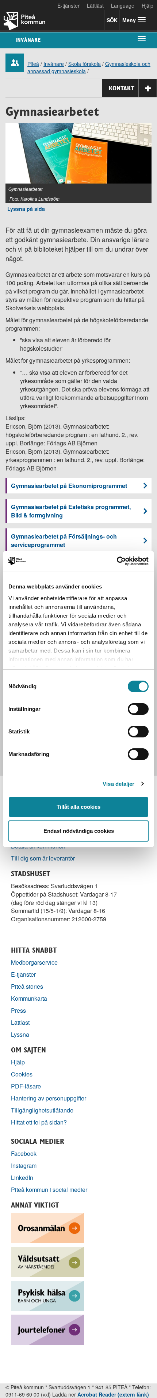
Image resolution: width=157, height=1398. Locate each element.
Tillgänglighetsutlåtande (42, 1110)
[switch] (138, 709)
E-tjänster (68, 5)
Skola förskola (84, 63)
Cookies (21, 1074)
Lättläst (95, 5)
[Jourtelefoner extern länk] (47, 1329)
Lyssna (20, 1034)
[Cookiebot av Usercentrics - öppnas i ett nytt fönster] (117, 561)
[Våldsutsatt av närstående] (47, 1261)
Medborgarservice (34, 962)
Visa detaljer (118, 784)
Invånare (28, 39)
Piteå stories (27, 986)
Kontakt (121, 88)
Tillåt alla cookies (78, 807)
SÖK (112, 20)
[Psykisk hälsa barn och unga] (47, 1295)
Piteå (33, 63)
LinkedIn (22, 1177)
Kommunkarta (29, 998)
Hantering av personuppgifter (48, 1098)
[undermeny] (141, 38)
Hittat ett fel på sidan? (39, 1122)
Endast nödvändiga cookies (78, 831)
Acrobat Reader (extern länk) (113, 1394)
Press (18, 1010)
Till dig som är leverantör (43, 858)
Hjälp (18, 1062)
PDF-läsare (26, 1086)
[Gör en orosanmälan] (47, 1227)
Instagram (24, 1165)
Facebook (24, 1153)
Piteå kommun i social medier (49, 1189)
